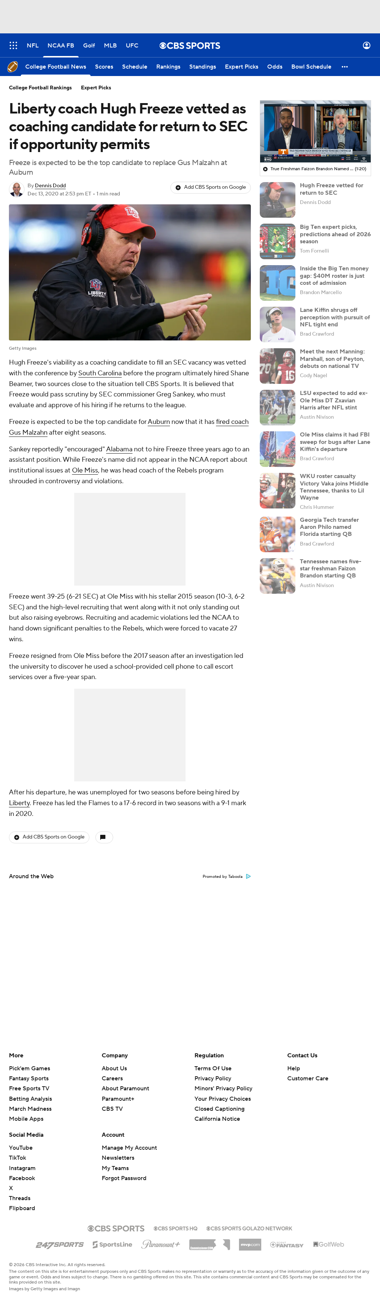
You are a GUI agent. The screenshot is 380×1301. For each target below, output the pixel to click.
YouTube (21, 1148)
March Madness (30, 1109)
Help (293, 1068)
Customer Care (307, 1078)
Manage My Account (129, 1148)
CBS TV (112, 1109)
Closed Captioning (219, 1102)
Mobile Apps (26, 1119)
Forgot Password (124, 1178)
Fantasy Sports (29, 1078)
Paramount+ (118, 1099)
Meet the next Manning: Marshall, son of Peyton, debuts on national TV (332, 358)
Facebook (22, 1178)
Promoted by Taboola (223, 876)
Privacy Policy (212, 1078)
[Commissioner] (209, 1242)
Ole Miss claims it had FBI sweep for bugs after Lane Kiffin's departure (335, 441)
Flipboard (22, 1208)
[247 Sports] (60, 1243)
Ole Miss (85, 470)
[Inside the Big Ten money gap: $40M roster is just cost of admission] (277, 283)
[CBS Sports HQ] (175, 1227)
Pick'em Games (29, 1068)
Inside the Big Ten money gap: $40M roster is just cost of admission (334, 275)
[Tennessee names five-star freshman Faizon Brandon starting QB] (277, 576)
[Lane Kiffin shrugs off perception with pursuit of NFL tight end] (277, 324)
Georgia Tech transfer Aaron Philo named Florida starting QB (329, 527)
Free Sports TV (29, 1088)
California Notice (217, 1112)
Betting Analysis (30, 1099)
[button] (13, 45)
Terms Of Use (213, 1068)
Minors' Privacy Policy (223, 1088)
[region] (315, 132)
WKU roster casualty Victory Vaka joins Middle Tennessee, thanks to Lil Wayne (334, 486)
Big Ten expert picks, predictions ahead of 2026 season (335, 234)
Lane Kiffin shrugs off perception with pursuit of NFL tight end (335, 317)
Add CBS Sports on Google (215, 187)
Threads (19, 1198)
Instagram (22, 1168)
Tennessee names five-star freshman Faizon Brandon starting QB (330, 568)
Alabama (119, 449)
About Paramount (125, 1088)
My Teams (115, 1168)
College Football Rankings (40, 88)
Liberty (19, 803)
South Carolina (100, 373)
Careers (112, 1078)
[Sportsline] (112, 1243)
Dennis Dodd (50, 185)
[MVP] (250, 1241)
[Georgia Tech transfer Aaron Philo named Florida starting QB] (277, 534)
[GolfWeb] (328, 1244)
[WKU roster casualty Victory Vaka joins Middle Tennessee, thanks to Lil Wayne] (277, 490)
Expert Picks (96, 88)
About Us (114, 1068)
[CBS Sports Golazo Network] (249, 1227)
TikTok (17, 1158)
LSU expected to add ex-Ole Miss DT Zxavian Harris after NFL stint (334, 400)
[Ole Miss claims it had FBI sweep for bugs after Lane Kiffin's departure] (277, 449)
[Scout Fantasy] (287, 1244)
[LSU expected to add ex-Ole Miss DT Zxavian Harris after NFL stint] (277, 407)
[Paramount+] (160, 1242)
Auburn (159, 422)
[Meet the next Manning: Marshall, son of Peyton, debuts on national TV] (277, 366)
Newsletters (118, 1158)
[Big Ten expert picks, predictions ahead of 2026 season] (277, 241)
